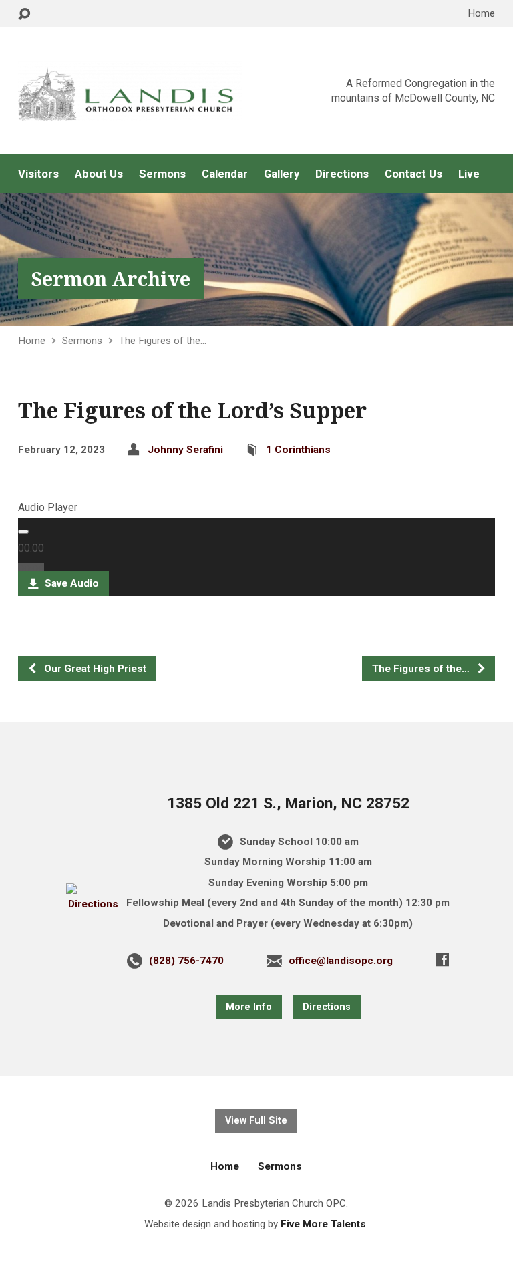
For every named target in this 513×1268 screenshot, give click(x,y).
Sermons (162, 174)
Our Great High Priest (93, 669)
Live (469, 174)
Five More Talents (323, 1224)
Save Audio (70, 583)
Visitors (38, 174)
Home (481, 13)
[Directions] (93, 904)
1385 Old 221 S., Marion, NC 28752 (288, 803)
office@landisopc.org (341, 961)
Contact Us (413, 174)
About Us (99, 174)
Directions (342, 174)
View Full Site (256, 1120)
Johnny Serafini (185, 450)
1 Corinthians (298, 450)
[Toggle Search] (24, 14)
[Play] (23, 532)
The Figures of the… (162, 341)
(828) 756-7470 (186, 961)
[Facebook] (442, 959)
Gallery (281, 174)
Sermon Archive (110, 278)
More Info (249, 1007)
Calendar (225, 174)
